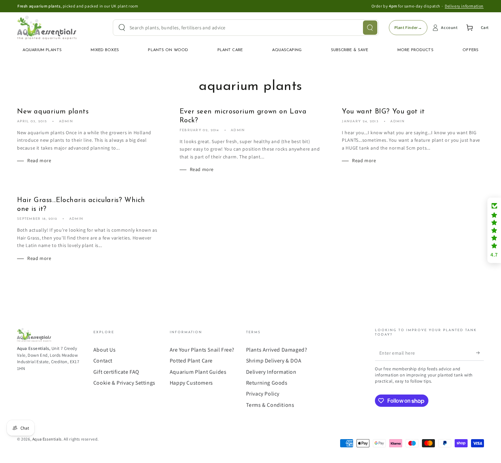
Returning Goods (267, 382)
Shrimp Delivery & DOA (274, 360)
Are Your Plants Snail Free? (202, 349)
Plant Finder (408, 27)
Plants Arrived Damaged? (276, 349)
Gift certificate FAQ (116, 371)
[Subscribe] (480, 352)
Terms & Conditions (270, 404)
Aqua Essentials (47, 439)
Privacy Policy (262, 393)
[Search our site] (370, 27)
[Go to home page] (46, 28)
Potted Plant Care (191, 360)
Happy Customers (191, 382)
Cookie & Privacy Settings (124, 382)
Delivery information (464, 6)
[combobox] (245, 27)
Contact (102, 360)
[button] (494, 230)
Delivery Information (271, 371)
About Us (104, 349)
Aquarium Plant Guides (198, 371)
